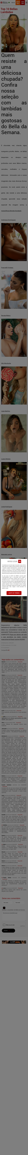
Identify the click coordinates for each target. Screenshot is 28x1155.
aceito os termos (14, 593)
